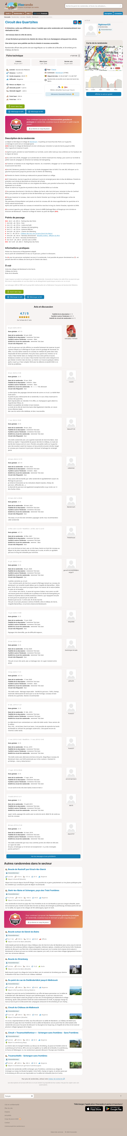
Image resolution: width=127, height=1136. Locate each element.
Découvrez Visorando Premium (61, 94)
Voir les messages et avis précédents (43, 856)
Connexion (118, 13)
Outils (7, 13)
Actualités (8, 1115)
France (54, 69)
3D (116, 68)
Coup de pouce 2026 (11, 1119)
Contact (7, 1123)
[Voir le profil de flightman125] (91, 29)
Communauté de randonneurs (15, 1126)
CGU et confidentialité (12, 1105)
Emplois (7, 1112)
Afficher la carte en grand (103, 94)
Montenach (59, 73)
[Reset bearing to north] (120, 56)
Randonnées (18, 13)
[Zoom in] (120, 48)
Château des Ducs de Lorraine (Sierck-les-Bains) (36, 233)
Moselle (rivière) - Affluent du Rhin (48, 236)
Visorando (7, 17)
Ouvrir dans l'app (16, 106)
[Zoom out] (120, 52)
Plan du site (9, 1108)
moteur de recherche (56, 1079)
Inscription (108, 13)
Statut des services (57, 1132)
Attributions (88, 69)
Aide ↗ (29, 13)
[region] (104, 58)
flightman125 (104, 24)
